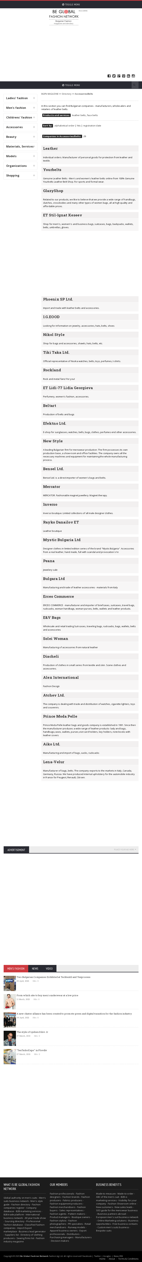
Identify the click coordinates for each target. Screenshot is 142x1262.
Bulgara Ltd (54, 578)
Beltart (49, 405)
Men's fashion (16, 108)
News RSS (118, 1256)
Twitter (114, 76)
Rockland (52, 370)
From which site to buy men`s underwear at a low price (47, 995)
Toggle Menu (72, 4)
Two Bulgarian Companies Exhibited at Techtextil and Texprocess (54, 977)
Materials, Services (20, 146)
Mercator (51, 486)
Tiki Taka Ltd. (56, 352)
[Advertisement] (95, 50)
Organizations (16, 166)
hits (79, 125)
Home (102, 1258)
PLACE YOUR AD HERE (124, 849)
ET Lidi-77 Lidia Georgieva (68, 387)
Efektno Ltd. (54, 423)
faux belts (92, 115)
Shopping (13, 175)
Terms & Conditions (128, 1258)
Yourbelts (52, 169)
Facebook (109, 76)
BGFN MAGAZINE (49, 93)
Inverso (50, 504)
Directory (67, 93)
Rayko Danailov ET (61, 522)
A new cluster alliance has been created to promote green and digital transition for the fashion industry (74, 1013)
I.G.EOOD (51, 316)
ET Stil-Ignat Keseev (62, 215)
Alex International (61, 677)
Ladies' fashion (17, 98)
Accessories (14, 127)
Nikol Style (54, 334)
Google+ (107, 1256)
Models (11, 156)
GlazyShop (53, 190)
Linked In (128, 76)
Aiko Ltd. (51, 744)
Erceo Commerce (58, 596)
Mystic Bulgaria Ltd (62, 539)
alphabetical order (64, 125)
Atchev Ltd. (54, 695)
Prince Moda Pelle (60, 716)
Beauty (11, 137)
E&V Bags (52, 617)
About (112, 1258)
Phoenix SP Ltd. (58, 299)
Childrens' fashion (19, 117)
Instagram (133, 76)
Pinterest (123, 76)
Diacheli (51, 656)
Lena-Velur (53, 761)
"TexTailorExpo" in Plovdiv (32, 1050)
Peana (49, 560)
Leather (50, 148)
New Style (53, 441)
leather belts (79, 115)
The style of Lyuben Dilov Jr (32, 1032)
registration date (92, 125)
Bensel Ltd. (53, 468)
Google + (118, 76)
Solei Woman (55, 638)
